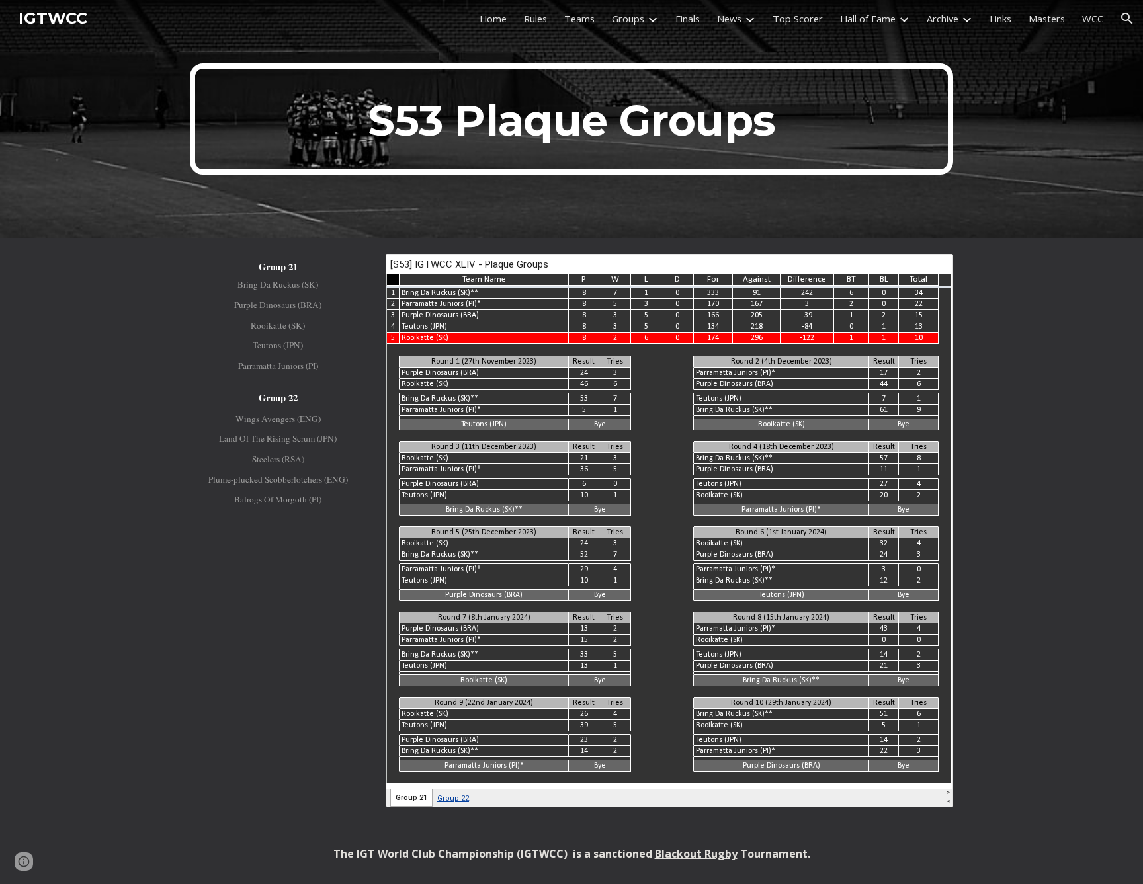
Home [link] (493, 18)
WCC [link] (1092, 18)
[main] (571, 119)
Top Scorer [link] (798, 18)
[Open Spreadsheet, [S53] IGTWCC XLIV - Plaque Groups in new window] (928, 271)
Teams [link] (579, 18)
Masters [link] (1047, 18)
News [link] (729, 18)
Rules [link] (535, 18)
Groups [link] (628, 18)
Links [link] (1000, 18)
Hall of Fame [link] (868, 18)
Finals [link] (687, 18)
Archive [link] (942, 18)
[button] (1127, 18)
